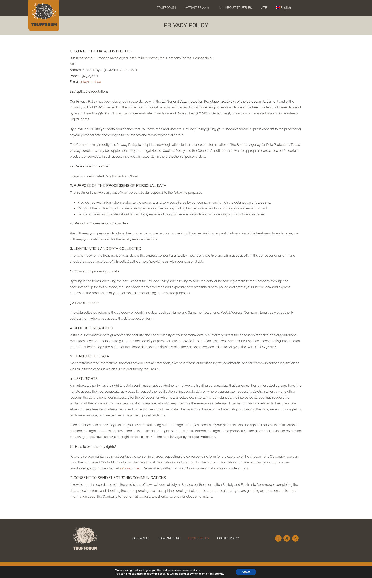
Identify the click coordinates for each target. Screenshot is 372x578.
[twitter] (286, 538)
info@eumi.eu (90, 82)
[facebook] (278, 538)
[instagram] (295, 538)
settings (218, 573)
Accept (246, 572)
